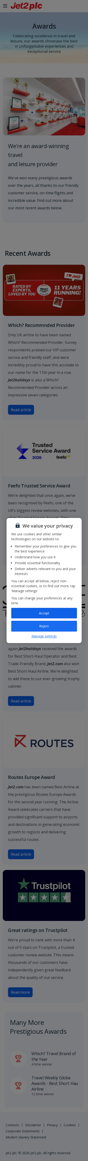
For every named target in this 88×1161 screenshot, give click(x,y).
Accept (44, 613)
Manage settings (44, 636)
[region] (44, 580)
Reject (44, 626)
